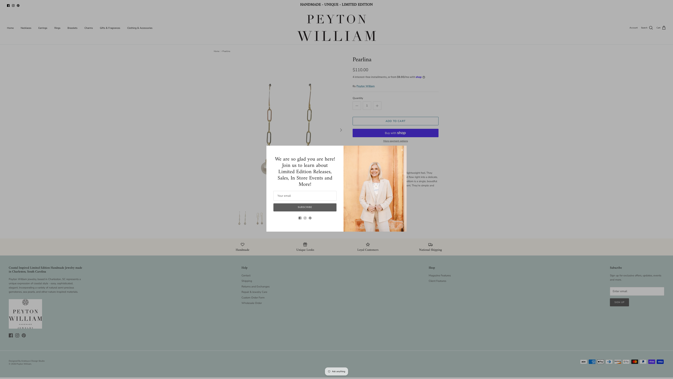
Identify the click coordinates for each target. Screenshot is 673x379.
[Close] (402, 150)
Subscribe (305, 207)
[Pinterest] (310, 218)
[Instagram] (305, 218)
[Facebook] (300, 218)
